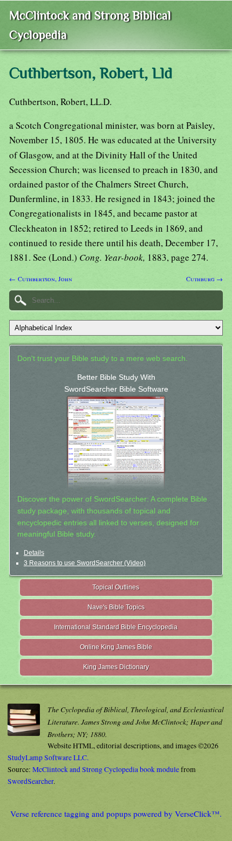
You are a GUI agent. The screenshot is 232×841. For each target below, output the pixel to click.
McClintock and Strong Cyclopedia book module (105, 769)
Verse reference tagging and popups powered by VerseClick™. (116, 813)
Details (34, 553)
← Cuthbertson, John (40, 278)
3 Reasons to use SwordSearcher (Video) (85, 563)
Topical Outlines (115, 587)
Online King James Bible (116, 647)
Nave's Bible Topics (116, 607)
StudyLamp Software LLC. (48, 757)
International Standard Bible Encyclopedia (116, 627)
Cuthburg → (204, 278)
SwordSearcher (30, 781)
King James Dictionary (116, 667)
